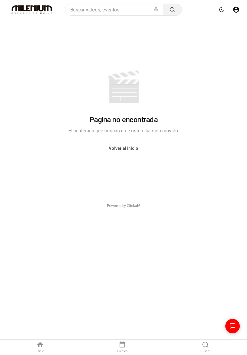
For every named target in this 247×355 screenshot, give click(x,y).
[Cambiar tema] (222, 10)
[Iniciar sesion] (236, 10)
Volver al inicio (123, 148)
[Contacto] (232, 326)
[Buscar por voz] (156, 10)
